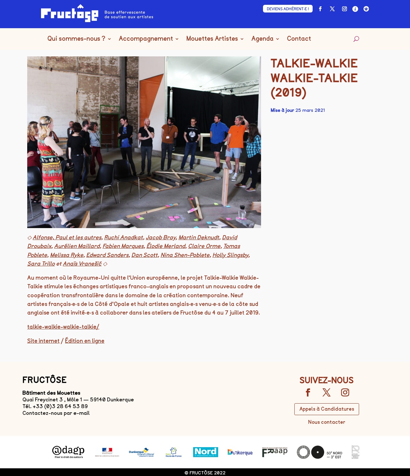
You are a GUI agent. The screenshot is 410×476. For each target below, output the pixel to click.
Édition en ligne (84, 341)
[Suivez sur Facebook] (320, 9)
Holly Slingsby (230, 255)
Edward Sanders (107, 255)
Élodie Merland (165, 246)
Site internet (43, 341)
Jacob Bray (161, 237)
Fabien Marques (123, 246)
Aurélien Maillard (77, 246)
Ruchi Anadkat (123, 237)
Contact (299, 39)
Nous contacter (326, 422)
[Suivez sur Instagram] (344, 9)
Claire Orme (204, 246)
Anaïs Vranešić (82, 263)
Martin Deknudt (198, 237)
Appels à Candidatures (326, 409)
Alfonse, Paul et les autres (67, 237)
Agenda (262, 39)
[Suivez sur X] (332, 9)
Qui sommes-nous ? (76, 39)
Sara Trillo (41, 263)
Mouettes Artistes (212, 39)
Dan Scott (144, 255)
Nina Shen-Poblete (184, 255)
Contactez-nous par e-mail (56, 413)
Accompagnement (146, 39)
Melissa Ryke (66, 255)
